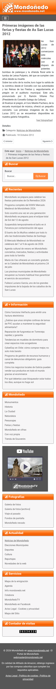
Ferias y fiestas (12, 425)
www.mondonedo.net (38, 650)
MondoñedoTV (12, 599)
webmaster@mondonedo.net (28, 657)
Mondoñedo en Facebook (17, 604)
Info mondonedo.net (15, 590)
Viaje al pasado (12, 513)
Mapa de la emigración (16, 581)
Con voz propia (12, 434)
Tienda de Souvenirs (15, 439)
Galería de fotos (13, 504)
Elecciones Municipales (16, 545)
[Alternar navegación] (5, 18)
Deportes (9, 549)
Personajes (10, 420)
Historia (9, 406)
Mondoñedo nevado (15, 523)
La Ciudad (10, 411)
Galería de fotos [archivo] (17, 509)
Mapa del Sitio (12, 613)
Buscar (8, 171)
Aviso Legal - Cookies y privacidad (22, 608)
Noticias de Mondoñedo (17, 540)
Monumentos (11, 402)
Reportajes (10, 559)
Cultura (8, 554)
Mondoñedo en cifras (15, 429)
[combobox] (19, 176)
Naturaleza (10, 416)
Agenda (8, 586)
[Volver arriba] (51, 684)
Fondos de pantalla (14, 518)
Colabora (9, 595)
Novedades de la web (15, 563)
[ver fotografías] (44, 120)
